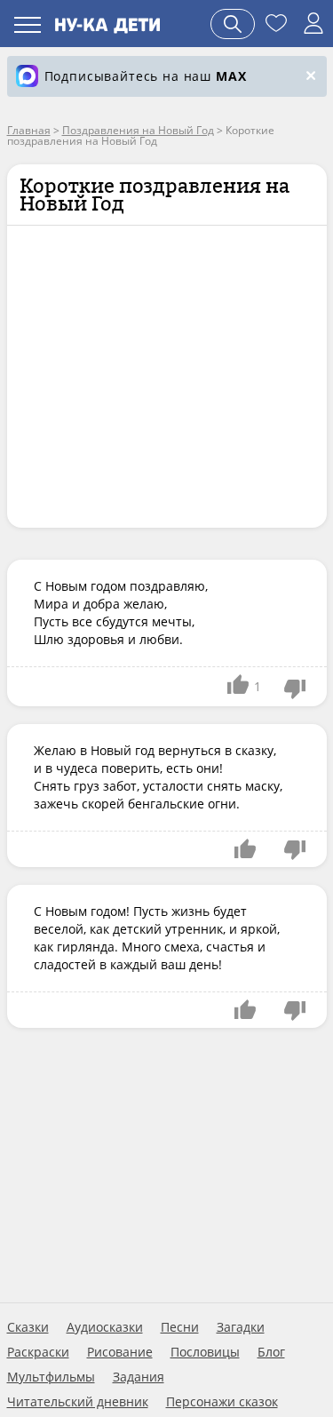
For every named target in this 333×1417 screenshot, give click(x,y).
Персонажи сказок (222, 1402)
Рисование (120, 1352)
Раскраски (38, 1352)
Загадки (241, 1327)
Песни (180, 1327)
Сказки (28, 1327)
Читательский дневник (77, 1402)
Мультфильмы (51, 1377)
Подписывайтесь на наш (145, 76)
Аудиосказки (105, 1327)
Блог (271, 1352)
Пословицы (205, 1352)
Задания (138, 1377)
